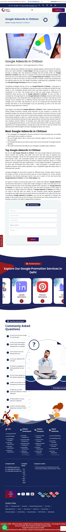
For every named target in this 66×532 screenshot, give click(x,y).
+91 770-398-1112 (26, 1)
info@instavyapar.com (30, 6)
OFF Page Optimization (10, 447)
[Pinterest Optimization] (34, 286)
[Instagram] (47, 5)
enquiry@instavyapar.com (14, 471)
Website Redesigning (39, 448)
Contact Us (36, 509)
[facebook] (40, 493)
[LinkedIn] (51, 5)
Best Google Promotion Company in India (38, 526)
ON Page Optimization (10, 443)
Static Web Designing (39, 452)
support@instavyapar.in (13, 469)
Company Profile (15, 506)
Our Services (27, 509)
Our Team (47, 506)
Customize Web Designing (40, 436)
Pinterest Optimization (34, 296)
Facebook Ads (54, 448)
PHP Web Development (25, 436)
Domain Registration (54, 452)
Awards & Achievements (36, 506)
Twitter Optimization (55, 296)
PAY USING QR (11, 494)
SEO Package (11, 436)
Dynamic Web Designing (39, 440)
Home (7, 22)
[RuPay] (27, 494)
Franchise (24, 506)
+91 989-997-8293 (24, 479)
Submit (33, 239)
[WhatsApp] (55, 5)
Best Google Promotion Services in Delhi (47, 529)
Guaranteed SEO (12, 433)
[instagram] (57, 493)
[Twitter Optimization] (55, 286)
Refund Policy (21, 512)
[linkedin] (43, 495)
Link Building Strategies (10, 439)
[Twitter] (43, 5)
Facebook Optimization (10, 451)
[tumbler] (45, 493)
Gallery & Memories (10, 509)
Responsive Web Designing (40, 444)
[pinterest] (54, 495)
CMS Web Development (25, 452)
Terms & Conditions (10, 512)
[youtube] (51, 493)
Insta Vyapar (9, 109)
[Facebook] (39, 5)
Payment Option (32, 512)
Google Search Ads (19, 138)
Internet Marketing (55, 435)
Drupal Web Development (25, 448)
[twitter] (48, 495)
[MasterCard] (32, 494)
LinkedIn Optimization (13, 296)
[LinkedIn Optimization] (14, 286)
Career (19, 509)
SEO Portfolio (41, 512)
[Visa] (23, 494)
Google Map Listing (56, 438)
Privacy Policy (44, 509)
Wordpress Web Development (25, 444)
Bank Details (51, 512)
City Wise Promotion (53, 441)
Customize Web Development (25, 440)
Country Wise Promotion (54, 445)
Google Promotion (16, 111)
